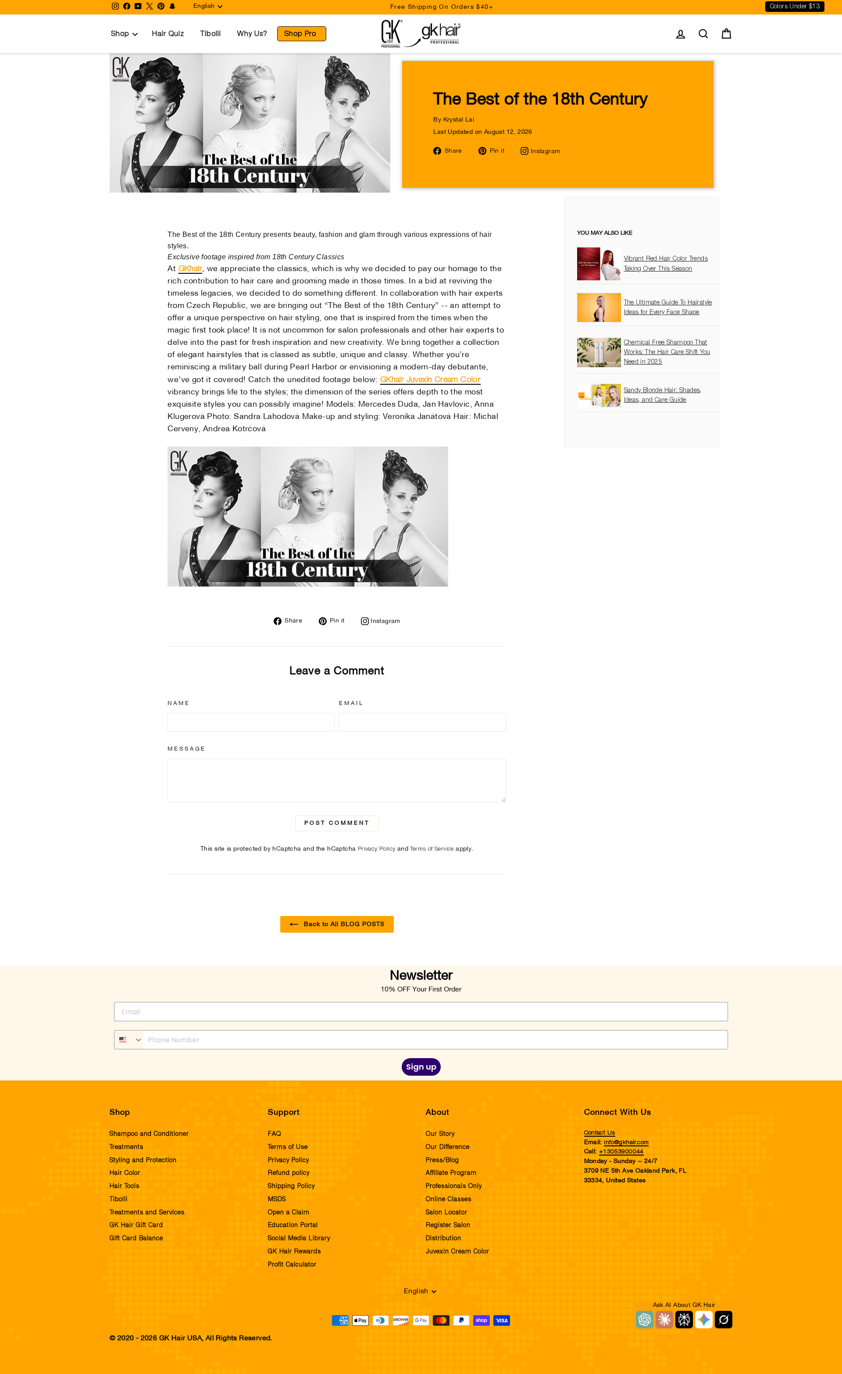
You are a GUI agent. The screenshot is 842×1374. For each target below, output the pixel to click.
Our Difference (448, 1147)
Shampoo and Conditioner (149, 1134)
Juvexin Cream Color (457, 1252)
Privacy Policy (377, 849)
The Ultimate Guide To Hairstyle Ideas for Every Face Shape (668, 307)
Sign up (421, 1066)
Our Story (440, 1134)
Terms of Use (288, 1147)
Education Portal (293, 1225)
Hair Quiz (168, 33)
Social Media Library (299, 1238)
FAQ (274, 1134)
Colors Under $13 (795, 7)
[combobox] (128, 1039)
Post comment (337, 823)
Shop (120, 33)
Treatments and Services (147, 1212)
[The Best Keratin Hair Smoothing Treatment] (308, 584)
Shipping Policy (291, 1186)
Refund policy (289, 1173)
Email (351, 703)
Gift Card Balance (136, 1238)
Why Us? (252, 33)
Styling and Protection (143, 1160)
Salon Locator (446, 1212)
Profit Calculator (292, 1265)
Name (179, 703)
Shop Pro (300, 33)
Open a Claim (289, 1212)
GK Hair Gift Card (136, 1225)
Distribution (443, 1238)
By (453, 120)
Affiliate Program (451, 1173)
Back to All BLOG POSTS (343, 924)
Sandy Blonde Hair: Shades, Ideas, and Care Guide (663, 395)
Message (187, 749)
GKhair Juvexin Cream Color (430, 380)
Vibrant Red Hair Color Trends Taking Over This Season (666, 264)
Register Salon (448, 1225)
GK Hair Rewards (294, 1252)
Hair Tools (124, 1186)
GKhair (190, 269)
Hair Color (125, 1173)
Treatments (126, 1147)
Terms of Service (431, 849)
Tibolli (210, 33)
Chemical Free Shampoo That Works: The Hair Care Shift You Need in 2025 (667, 352)
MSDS (277, 1199)
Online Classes (448, 1199)
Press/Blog (442, 1160)
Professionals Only (454, 1186)
